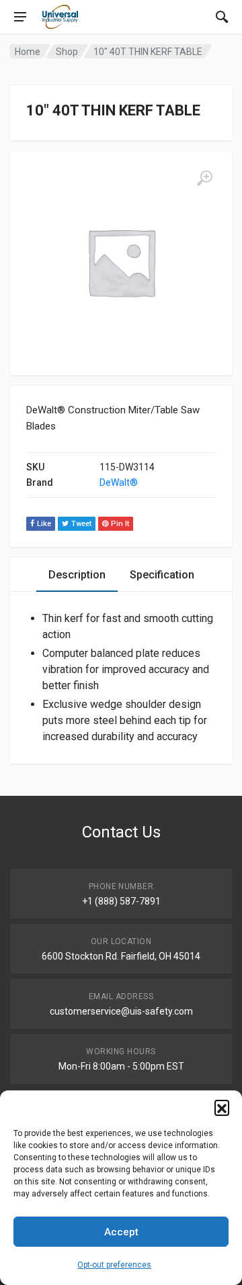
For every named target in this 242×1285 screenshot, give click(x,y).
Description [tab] (77, 574)
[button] (222, 1107)
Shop (67, 51)
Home (27, 51)
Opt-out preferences (114, 1265)
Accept (121, 1232)
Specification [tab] (162, 574)
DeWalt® (118, 482)
